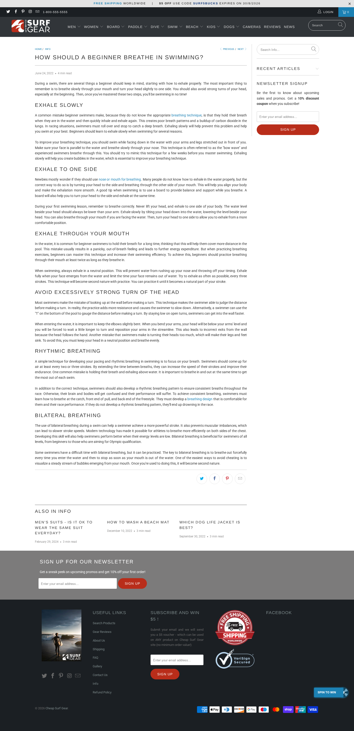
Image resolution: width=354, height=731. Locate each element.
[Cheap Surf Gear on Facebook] (15, 12)
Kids (212, 27)
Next (241, 49)
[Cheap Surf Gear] (31, 26)
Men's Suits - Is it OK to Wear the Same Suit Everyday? (64, 527)
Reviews (272, 27)
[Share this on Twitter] (202, 479)
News (289, 27)
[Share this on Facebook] (214, 479)
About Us (99, 640)
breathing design (199, 399)
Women (91, 27)
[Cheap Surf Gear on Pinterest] (23, 12)
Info (95, 683)
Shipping (99, 649)
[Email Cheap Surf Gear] (37, 12)
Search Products (104, 623)
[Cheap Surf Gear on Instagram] (30, 12)
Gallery (97, 666)
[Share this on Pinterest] (227, 479)
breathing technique (186, 115)
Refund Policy (102, 692)
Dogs (230, 27)
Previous (228, 49)
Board (113, 27)
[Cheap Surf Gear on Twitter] (8, 12)
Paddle (135, 27)
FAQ (95, 657)
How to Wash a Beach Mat (138, 522)
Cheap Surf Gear (57, 708)
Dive (155, 27)
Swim (173, 27)
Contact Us (100, 675)
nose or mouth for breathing (120, 179)
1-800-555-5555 (55, 12)
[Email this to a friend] (240, 479)
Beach (193, 27)
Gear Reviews (102, 632)
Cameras (252, 27)
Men (72, 27)
